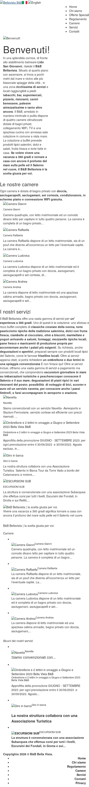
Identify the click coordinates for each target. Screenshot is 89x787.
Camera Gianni (11, 209)
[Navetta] (10, 397)
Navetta (7, 402)
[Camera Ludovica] (16, 255)
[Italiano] (24, 2)
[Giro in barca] (13, 455)
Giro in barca (10, 461)
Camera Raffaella (13, 235)
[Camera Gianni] (14, 203)
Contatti (80, 779)
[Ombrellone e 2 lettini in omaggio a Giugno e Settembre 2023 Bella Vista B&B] (44, 424)
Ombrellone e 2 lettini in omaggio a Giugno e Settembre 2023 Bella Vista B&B (44, 433)
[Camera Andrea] (15, 281)
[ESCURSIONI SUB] (17, 481)
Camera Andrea (12, 287)
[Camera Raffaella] (16, 229)
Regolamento (76, 766)
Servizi (81, 775)
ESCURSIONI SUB (13, 486)
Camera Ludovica (13, 261)
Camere (80, 770)
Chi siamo (79, 762)
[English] (34, 2)
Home (82, 758)
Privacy (81, 783)
